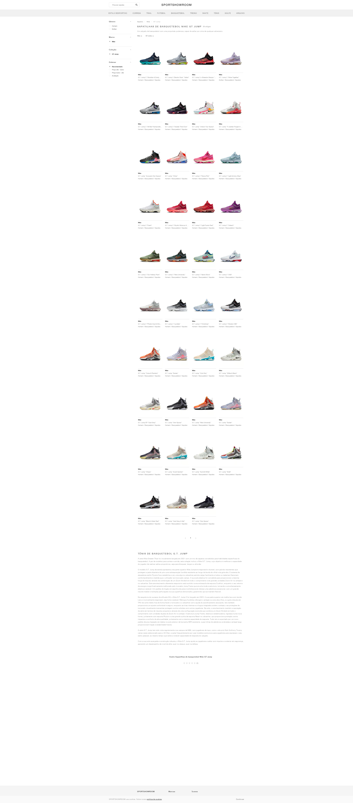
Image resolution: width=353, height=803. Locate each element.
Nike (113, 42)
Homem (114, 26)
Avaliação (115, 76)
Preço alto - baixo (118, 70)
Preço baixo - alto (118, 73)
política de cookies (154, 799)
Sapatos (140, 21)
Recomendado (117, 67)
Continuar (240, 799)
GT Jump (115, 54)
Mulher (114, 29)
